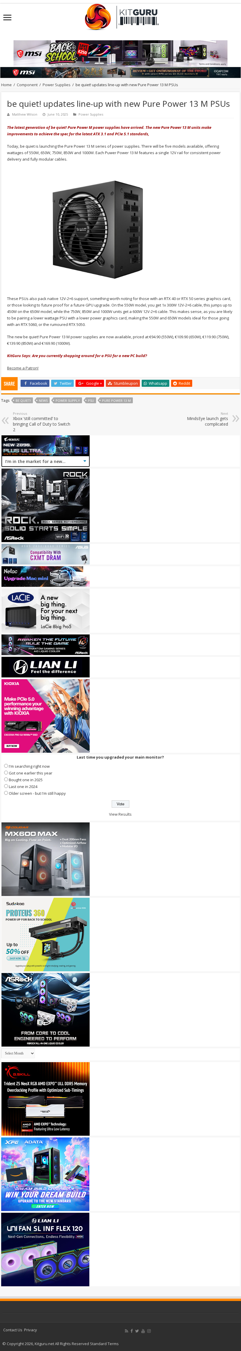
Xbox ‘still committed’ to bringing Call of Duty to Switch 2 (41, 421)
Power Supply (68, 400)
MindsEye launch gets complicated (207, 419)
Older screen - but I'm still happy (37, 793)
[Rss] (126, 1331)
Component (27, 84)
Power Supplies (57, 84)
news (43, 400)
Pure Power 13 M (116, 400)
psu (91, 400)
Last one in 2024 (23, 786)
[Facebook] (131, 1331)
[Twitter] (137, 1331)
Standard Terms (104, 1343)
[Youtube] (143, 1331)
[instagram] (149, 1331)
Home (6, 84)
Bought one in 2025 (26, 779)
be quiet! (23, 400)
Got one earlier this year (30, 773)
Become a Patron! (23, 368)
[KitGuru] (120, 15)
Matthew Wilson (24, 114)
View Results (120, 814)
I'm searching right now (29, 766)
